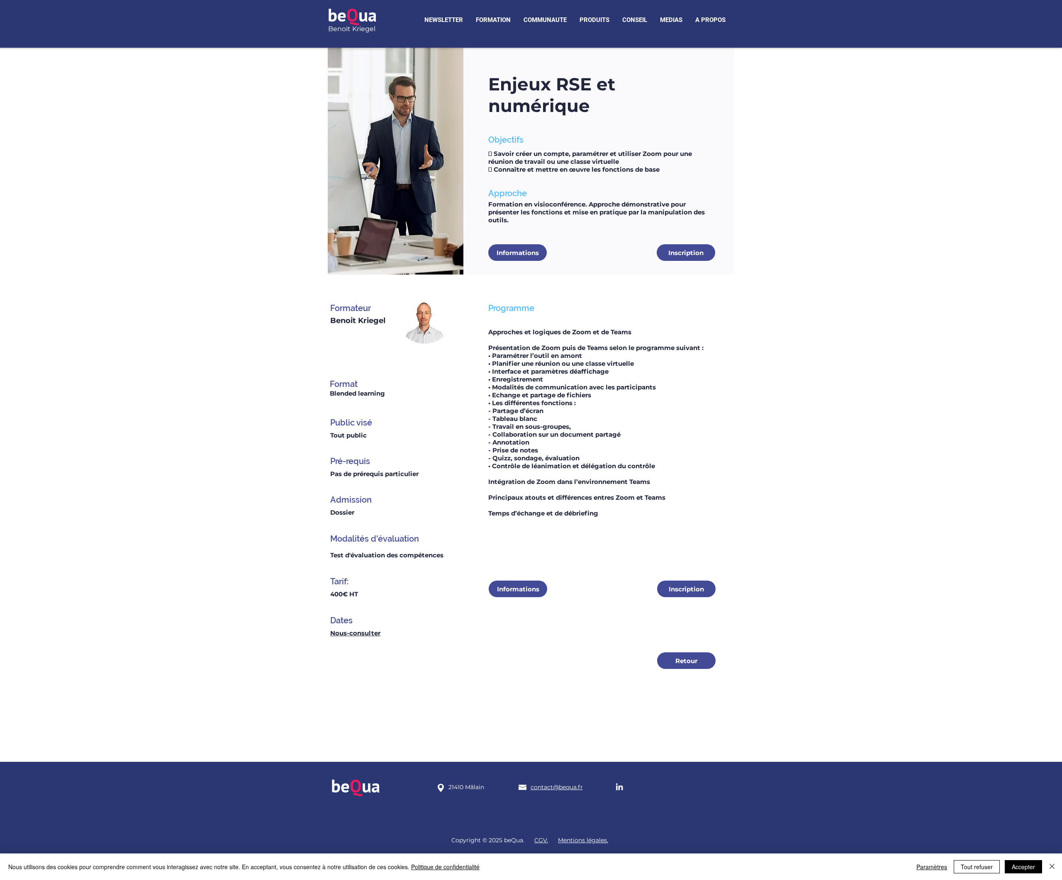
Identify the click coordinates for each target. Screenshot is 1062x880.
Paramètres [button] (931, 867)
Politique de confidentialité (445, 867)
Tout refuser (977, 867)
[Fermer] (1052, 866)
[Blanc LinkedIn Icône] (619, 787)
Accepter (1023, 867)
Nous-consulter (355, 633)
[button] (443, 20)
